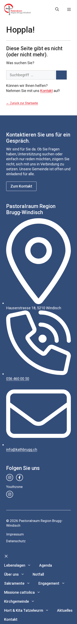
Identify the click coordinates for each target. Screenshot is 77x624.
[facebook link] (19, 477)
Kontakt (46, 91)
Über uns (11, 574)
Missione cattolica (19, 592)
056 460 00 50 (17, 378)
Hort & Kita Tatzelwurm (23, 610)
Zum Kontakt (21, 186)
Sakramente (14, 583)
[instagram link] (9, 477)
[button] (57, 9)
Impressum (15, 534)
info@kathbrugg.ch (21, 449)
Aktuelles (64, 610)
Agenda (45, 565)
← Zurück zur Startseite (22, 103)
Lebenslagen (14, 565)
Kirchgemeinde (16, 601)
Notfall (38, 574)
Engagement (48, 583)
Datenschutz (16, 541)
